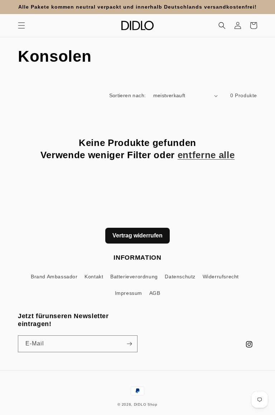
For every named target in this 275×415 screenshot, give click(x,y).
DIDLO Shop (146, 404)
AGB (154, 293)
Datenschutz (180, 276)
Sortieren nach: (127, 95)
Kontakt (94, 276)
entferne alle (206, 155)
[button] (21, 25)
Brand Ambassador (54, 276)
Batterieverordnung (134, 276)
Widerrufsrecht (221, 276)
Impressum (128, 293)
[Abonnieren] (129, 343)
